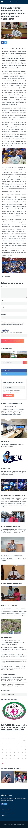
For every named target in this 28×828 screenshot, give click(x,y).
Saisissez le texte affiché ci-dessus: (11, 333)
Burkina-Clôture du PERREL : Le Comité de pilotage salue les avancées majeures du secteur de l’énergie (13, 656)
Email (2, 307)
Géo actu (3, 723)
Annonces (3, 812)
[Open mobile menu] (2, 2)
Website (3, 314)
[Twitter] (5, 804)
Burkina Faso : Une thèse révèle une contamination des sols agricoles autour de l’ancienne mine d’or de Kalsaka (12, 642)
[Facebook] (2, 804)
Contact (3, 815)
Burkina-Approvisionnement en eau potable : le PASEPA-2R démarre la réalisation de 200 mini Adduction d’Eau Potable (13, 668)
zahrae (3, 684)
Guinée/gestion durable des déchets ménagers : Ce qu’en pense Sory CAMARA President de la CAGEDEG (13, 679)
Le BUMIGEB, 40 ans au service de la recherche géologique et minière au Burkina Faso (14, 727)
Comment (4, 287)
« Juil (2, 763)
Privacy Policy (15, 392)
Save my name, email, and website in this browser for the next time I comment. (13, 323)
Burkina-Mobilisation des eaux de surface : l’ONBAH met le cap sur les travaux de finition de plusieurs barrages (13, 649)
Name (3, 300)
